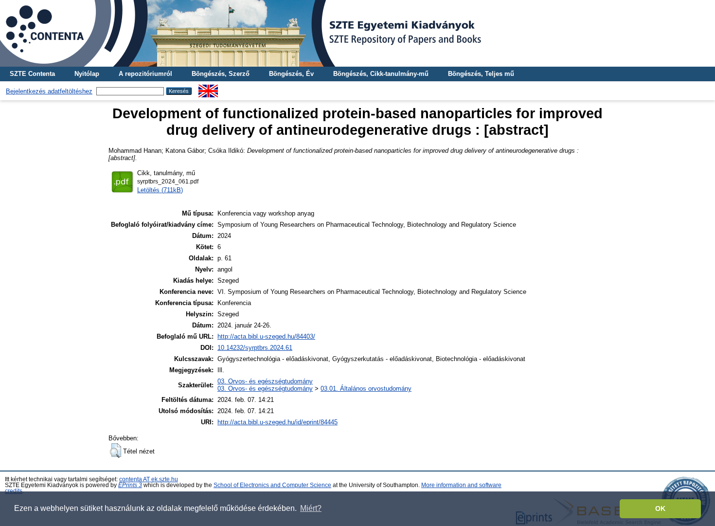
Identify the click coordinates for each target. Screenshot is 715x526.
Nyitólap (86, 73)
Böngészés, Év (291, 73)
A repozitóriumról (145, 73)
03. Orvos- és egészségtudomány (265, 381)
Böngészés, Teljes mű (481, 73)
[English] (208, 88)
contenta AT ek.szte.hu (148, 479)
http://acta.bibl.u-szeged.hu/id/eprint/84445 (277, 422)
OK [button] (660, 508)
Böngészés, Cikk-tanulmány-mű (381, 73)
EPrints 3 (130, 485)
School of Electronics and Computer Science (272, 485)
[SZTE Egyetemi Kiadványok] (357, 33)
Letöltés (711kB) (160, 190)
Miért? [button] (311, 508)
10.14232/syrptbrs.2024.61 (254, 347)
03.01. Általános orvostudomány (366, 388)
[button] (115, 450)
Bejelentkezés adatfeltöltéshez (49, 91)
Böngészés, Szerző (221, 73)
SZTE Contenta (32, 73)
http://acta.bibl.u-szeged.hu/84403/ (266, 336)
